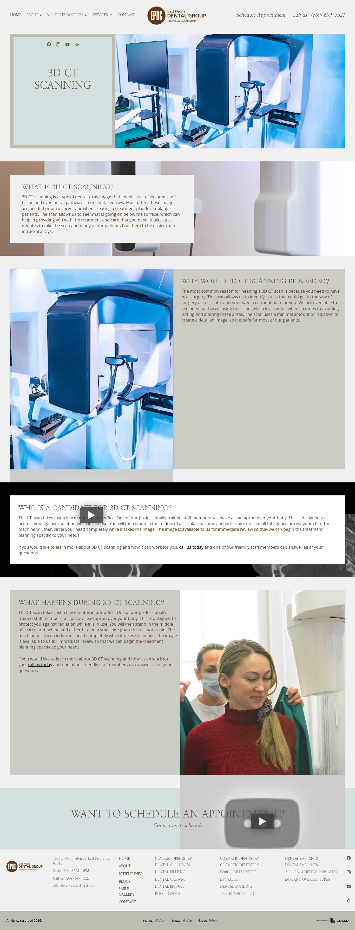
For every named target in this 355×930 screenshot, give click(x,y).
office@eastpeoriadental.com (74, 886)
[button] (34, 15)
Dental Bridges (170, 886)
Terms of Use (181, 920)
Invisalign (230, 879)
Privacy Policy (154, 920)
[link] (177, 15)
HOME (124, 858)
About (125, 866)
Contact (127, 902)
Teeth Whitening (237, 894)
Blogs (124, 881)
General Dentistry (173, 858)
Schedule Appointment (260, 15)
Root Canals (167, 894)
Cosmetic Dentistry (239, 858)
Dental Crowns (170, 879)
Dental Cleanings (172, 865)
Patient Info (131, 874)
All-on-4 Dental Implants (311, 872)
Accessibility (207, 920)
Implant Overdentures (307, 879)
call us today (191, 547)
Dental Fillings (170, 872)
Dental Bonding (236, 886)
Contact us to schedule (177, 825)
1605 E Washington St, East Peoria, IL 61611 (81, 861)
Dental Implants (301, 858)
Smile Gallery (126, 891)
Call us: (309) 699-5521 (318, 15)
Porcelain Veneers (238, 872)
